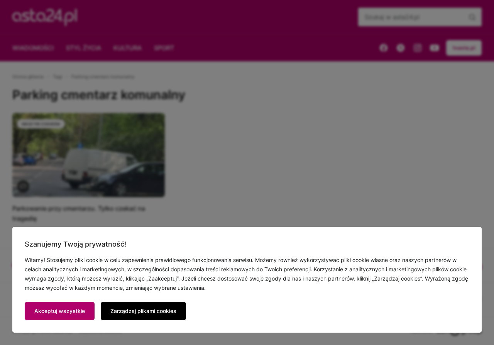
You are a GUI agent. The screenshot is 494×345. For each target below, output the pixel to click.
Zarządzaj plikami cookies (143, 311)
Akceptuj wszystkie (59, 311)
